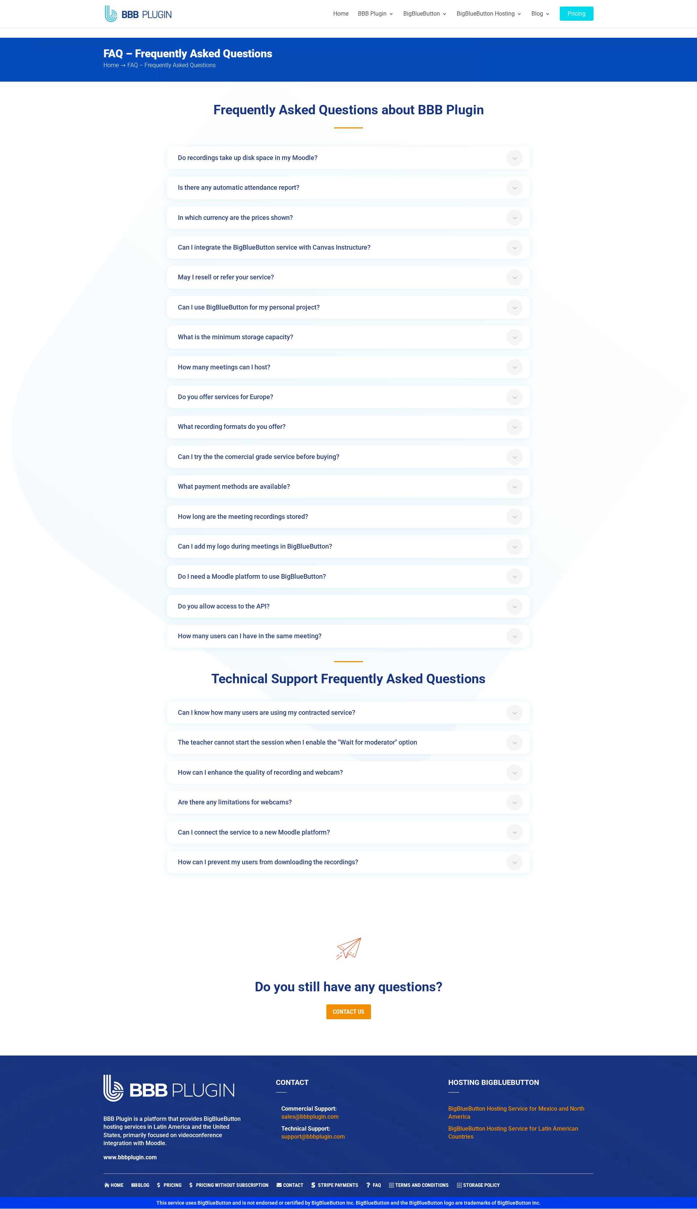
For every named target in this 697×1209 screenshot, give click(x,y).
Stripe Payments (338, 1185)
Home (117, 1185)
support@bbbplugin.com (313, 1136)
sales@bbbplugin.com (310, 1116)
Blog (143, 1185)
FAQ (377, 1185)
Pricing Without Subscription (232, 1185)
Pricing (173, 1185)
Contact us (348, 1011)
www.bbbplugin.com (130, 1157)
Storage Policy (481, 1185)
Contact (293, 1185)
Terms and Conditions (422, 1185)
